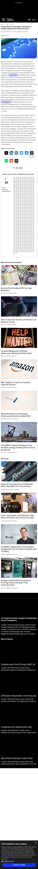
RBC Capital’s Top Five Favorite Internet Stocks (15, 383)
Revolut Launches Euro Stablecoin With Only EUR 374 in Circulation (17, 485)
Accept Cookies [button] (19, 865)
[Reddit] (11, 161)
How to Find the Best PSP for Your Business (16, 289)
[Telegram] (21, 153)
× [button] (35, 842)
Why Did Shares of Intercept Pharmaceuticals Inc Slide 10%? (16, 415)
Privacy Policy (12, 859)
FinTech (7, 24)
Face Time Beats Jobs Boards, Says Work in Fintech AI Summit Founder (17, 516)
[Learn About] (31, 154)
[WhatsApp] (6, 161)
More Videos (7, 639)
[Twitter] (6, 153)
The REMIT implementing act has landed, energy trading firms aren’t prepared (18, 447)
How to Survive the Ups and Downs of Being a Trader (18, 320)
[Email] (16, 153)
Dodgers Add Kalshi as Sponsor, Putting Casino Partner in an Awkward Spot (16, 582)
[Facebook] (26, 153)
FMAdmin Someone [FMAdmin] (23, 31)
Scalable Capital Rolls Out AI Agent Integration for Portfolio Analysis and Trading (18, 549)
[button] (19, 861)
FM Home (2, 24)
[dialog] (19, 854)
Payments (12, 24)
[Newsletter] (29, 20)
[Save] (16, 161)
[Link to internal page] (6, 181)
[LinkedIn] (11, 153)
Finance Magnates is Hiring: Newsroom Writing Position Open (16, 352)
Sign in (34, 19)
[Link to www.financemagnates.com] (19, 275)
